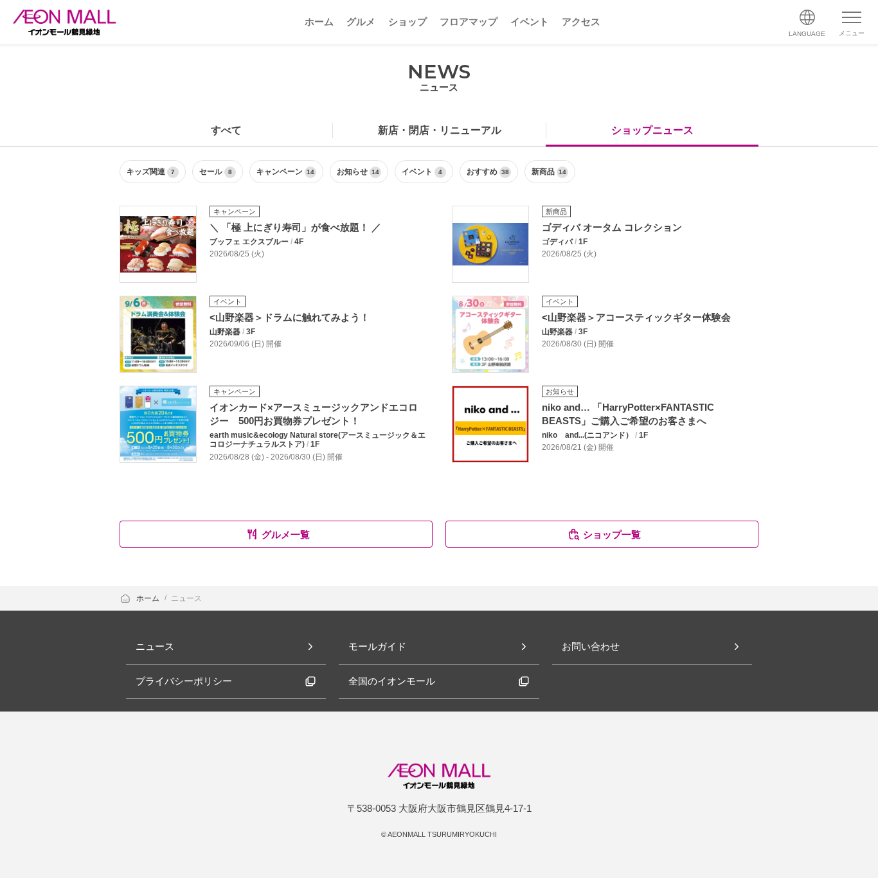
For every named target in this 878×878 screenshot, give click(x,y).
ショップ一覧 (612, 534)
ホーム (148, 598)
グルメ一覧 (286, 534)
